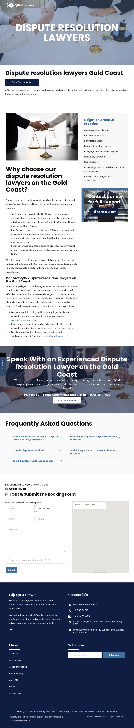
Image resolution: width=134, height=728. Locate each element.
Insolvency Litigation (94, 156)
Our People (15, 660)
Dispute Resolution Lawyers (98, 146)
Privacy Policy (16, 673)
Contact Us (15, 693)
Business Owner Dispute (96, 130)
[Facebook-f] (11, 629)
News (12, 686)
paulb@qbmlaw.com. (54, 336)
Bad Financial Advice (94, 135)
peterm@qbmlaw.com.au (60, 328)
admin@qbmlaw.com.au (85, 604)
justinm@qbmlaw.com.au (24, 320)
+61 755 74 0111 (80, 610)
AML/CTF (13, 680)
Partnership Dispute (94, 140)
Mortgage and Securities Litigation (101, 151)
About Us (13, 653)
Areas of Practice (18, 666)
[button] (38, 438)
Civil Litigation (91, 161)
